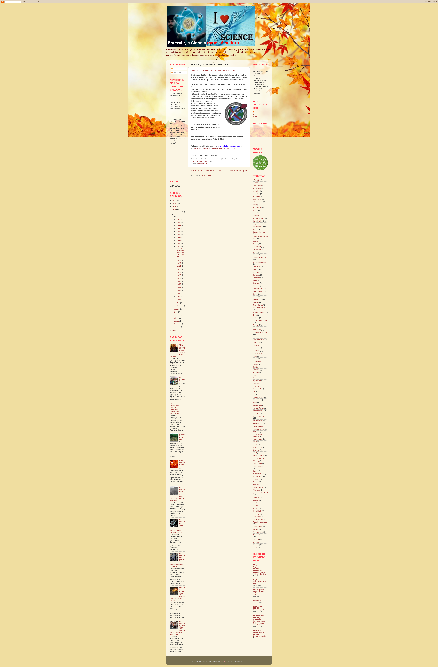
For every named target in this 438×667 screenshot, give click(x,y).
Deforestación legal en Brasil (182, 437)
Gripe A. (255, 375)
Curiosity (256, 302)
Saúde (255, 508)
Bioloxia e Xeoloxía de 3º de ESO (258, 632)
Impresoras (257, 381)
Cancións (256, 241)
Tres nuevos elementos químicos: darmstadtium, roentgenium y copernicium (175, 408)
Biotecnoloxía (257, 226)
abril (176, 318)
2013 (174, 203)
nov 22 (178, 237)
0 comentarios (202, 161)
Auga (254, 210)
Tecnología (257, 514)
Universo (256, 529)
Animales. (256, 194)
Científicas (256, 267)
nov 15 (178, 266)
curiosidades (257, 299)
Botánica (256, 229)
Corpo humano (258, 291)
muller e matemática (257, 594)
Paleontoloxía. (258, 476)
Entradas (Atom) (207, 175)
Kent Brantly (257, 389)
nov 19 (178, 246)
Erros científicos (258, 340)
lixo (254, 394)
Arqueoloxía (257, 199)
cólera (255, 280)
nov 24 (178, 234)
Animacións (257, 188)
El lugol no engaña (259, 636)
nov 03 (178, 296)
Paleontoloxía (257, 474)
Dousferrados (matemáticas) (258, 590)
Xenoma (256, 542)
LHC (254, 392)
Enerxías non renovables (257, 329)
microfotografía (258, 426)
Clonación (256, 278)
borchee (224, 661)
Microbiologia (257, 423)
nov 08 (178, 284)
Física (255, 359)
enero (176, 327)
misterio (255, 432)
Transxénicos (257, 526)
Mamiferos (256, 400)
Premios (256, 484)
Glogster (256, 372)
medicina (256, 413)
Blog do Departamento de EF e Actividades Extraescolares (259, 568)
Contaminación (258, 288)
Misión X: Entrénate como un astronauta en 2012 (213, 70)
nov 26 (178, 228)
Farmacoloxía (258, 353)
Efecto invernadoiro (260, 320)
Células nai (257, 249)
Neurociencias (258, 447)
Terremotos (257, 516)
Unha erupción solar (182, 462)
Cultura (255, 297)
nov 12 (178, 275)
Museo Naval (257, 439)
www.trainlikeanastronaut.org (229, 146)
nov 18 (178, 260)
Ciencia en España (259, 257)
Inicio (221, 170)
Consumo (256, 286)
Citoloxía (256, 275)
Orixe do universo (259, 466)
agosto (177, 309)
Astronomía (257, 207)
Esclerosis (256, 342)
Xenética (256, 539)
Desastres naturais (259, 308)
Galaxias (256, 364)
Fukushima (257, 361)
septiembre (178, 306)
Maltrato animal (258, 397)
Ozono (255, 471)
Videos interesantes (260, 535)
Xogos (255, 547)
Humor (255, 378)
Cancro (255, 244)
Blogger (245, 661)
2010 (174, 331)
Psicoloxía (256, 490)
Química (256, 497)
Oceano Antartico (259, 458)
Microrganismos (258, 429)
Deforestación (258, 305)
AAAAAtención (203, 164)
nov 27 (178, 225)
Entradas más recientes (202, 170)
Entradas (176, 69)
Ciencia (255, 255)
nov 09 (178, 281)
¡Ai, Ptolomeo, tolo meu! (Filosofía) (258, 617)
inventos (256, 386)
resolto (255, 503)
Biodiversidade (258, 218)
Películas (256, 479)
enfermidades (258, 337)
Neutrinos (256, 450)
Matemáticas (257, 405)
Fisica (255, 356)
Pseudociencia (258, 487)
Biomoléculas (257, 221)
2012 (174, 206)
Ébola (255, 315)
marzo (176, 321)
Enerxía (255, 325)
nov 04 (178, 293)
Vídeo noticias (258, 532)
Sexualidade (257, 511)
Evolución (256, 351)
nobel (255, 453)
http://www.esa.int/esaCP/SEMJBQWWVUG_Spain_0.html (215, 148)
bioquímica (257, 224)
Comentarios (177, 72)
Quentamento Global (260, 493)
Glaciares (256, 370)
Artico (255, 205)
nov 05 (178, 290)
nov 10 (178, 278)
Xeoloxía (256, 545)
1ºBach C (256, 180)
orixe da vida (257, 464)
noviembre (178, 215)
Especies (256, 345)
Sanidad (256, 505)
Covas (255, 294)
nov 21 (178, 240)
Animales (256, 191)
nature (255, 444)
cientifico (256, 269)
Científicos (256, 272)
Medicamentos (258, 411)
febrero (177, 324)
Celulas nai (257, 247)
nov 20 (178, 243)
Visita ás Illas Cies (259, 574)
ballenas (256, 215)
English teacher (259, 580)
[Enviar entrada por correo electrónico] (210, 161)
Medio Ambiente (258, 416)
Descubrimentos (258, 312)
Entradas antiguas (239, 170)
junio (176, 312)
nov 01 (178, 299)
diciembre (178, 212)
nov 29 (178, 222)
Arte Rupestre (258, 202)
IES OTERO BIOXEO (257, 607)
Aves (254, 213)
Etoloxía (255, 348)
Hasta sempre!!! (182, 379)
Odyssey (256, 461)
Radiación (256, 500)
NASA (255, 442)
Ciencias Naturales (259, 262)
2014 (174, 200)
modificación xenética (257, 435)
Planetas (256, 482)
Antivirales (256, 196)
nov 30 (178, 219)
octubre (177, 303)
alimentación (257, 185)
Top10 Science (258, 519)
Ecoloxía (256, 318)
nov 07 (178, 287)
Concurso (256, 283)
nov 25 (178, 231)
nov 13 (178, 272)
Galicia (255, 367)
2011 (174, 209)
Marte (255, 402)
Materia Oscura (258, 408)
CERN (255, 252)
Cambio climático (259, 232)
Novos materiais (258, 455)
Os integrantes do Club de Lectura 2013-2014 (259, 623)
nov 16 (178, 263)
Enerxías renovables (260, 332)
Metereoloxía (257, 421)
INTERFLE (257, 600)
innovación (256, 383)
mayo (176, 315)
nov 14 (178, 269)
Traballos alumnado (260, 522)
